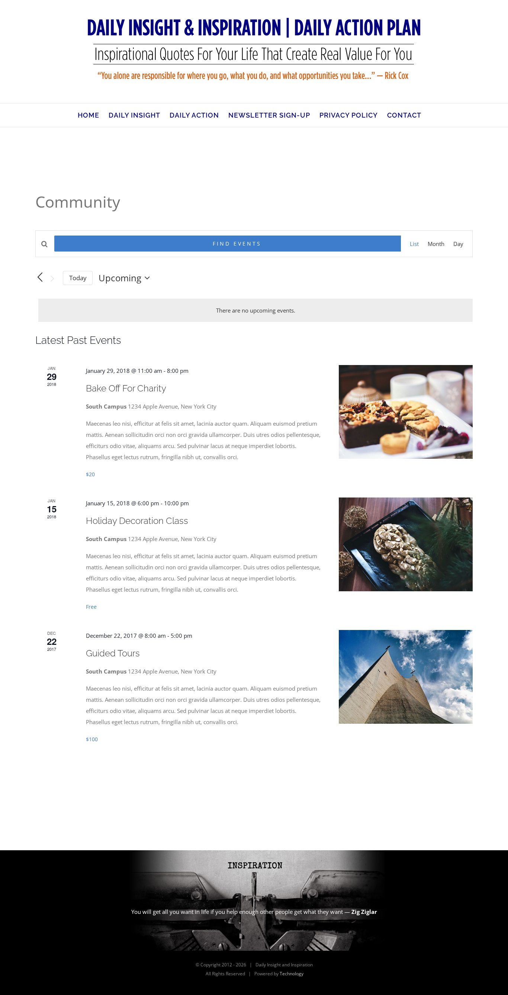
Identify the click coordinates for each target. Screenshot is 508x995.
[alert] (255, 310)
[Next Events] (52, 279)
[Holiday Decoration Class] (406, 544)
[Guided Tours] (406, 677)
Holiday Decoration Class (137, 520)
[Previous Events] (39, 277)
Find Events (237, 243)
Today (78, 277)
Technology (291, 973)
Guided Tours (113, 653)
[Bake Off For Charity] (406, 412)
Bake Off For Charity (126, 388)
